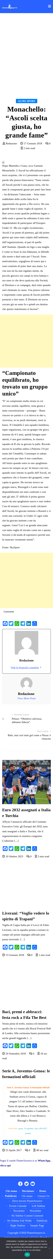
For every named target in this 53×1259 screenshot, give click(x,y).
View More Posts (26, 698)
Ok (27, 1254)
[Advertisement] (26, 341)
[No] (49, 1248)
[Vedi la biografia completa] (40, 667)
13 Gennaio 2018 (15, 955)
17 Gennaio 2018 (33, 143)
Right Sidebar (17, 1225)
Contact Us (43, 1196)
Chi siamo (27, 1196)
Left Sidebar (38, 1205)
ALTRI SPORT (26, 101)
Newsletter (19, 1210)
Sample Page (37, 1225)
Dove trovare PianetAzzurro (27, 1200)
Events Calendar (18, 1205)
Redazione (11, 143)
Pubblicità (42, 1220)
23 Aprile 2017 (13, 1150)
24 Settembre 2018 (15, 1053)
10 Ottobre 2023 (14, 856)
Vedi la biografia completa (25, 667)
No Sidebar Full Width (19, 1220)
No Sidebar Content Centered (27, 1215)
